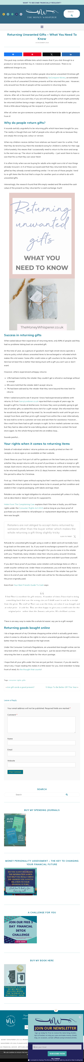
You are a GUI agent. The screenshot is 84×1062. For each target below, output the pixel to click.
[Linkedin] (21, 14)
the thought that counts (30, 669)
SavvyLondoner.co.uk (28, 401)
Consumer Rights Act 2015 (31, 508)
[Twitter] (8, 14)
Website (11, 761)
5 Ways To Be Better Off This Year (61, 687)
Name (10, 739)
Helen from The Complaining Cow (19, 504)
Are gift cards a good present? (20, 687)
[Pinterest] (16, 14)
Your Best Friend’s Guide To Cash (29, 585)
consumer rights (15, 680)
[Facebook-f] (4, 14)
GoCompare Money (57, 77)
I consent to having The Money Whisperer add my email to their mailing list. (56, 1060)
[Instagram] (12, 14)
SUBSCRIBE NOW (57, 1053)
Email (9, 749)
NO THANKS (55, 1058)
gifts (24, 680)
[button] (56, 1035)
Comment (12, 715)
